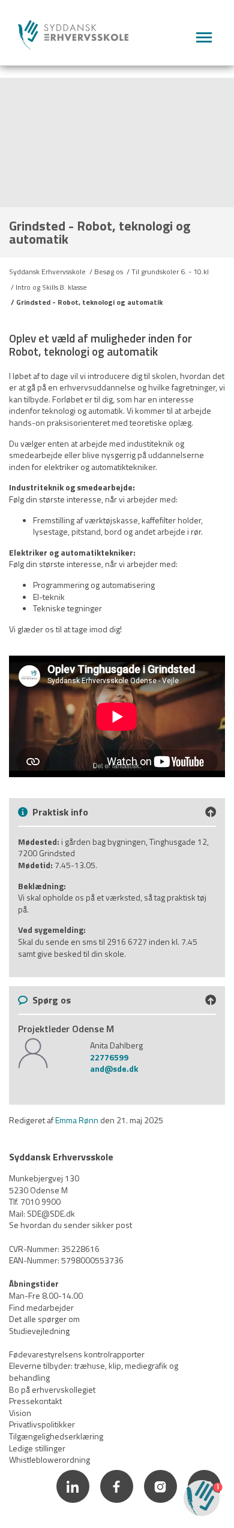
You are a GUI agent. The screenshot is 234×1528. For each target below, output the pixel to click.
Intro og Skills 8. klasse (51, 287)
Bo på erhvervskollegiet (52, 1389)
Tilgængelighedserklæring (56, 1436)
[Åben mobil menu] (204, 38)
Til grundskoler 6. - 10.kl (170, 271)
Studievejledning (39, 1330)
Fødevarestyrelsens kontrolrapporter (77, 1354)
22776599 (109, 1057)
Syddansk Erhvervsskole (47, 271)
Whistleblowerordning (49, 1459)
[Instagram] (161, 1504)
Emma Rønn (76, 1120)
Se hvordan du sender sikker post (70, 1224)
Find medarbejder (41, 1307)
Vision (20, 1412)
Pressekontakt (35, 1400)
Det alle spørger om (44, 1318)
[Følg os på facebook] (117, 1504)
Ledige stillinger (37, 1448)
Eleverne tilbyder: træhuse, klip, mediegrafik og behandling (93, 1371)
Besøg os (108, 271)
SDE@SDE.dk (51, 1213)
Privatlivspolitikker (42, 1424)
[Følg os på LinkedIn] (73, 1504)
